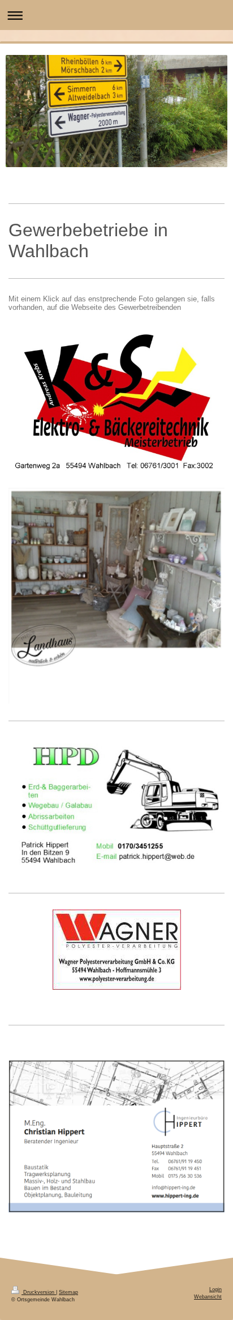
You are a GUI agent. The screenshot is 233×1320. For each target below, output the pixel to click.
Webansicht (208, 1297)
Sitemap (68, 1292)
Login (215, 1289)
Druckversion (38, 1292)
